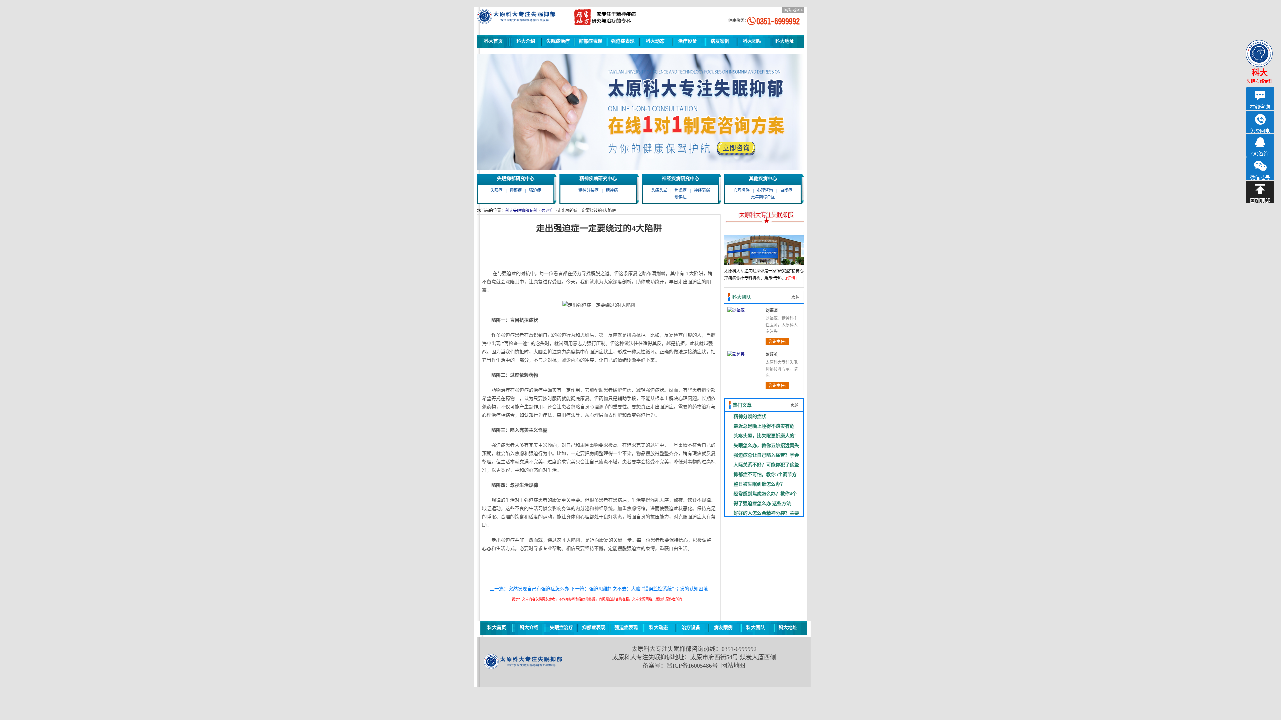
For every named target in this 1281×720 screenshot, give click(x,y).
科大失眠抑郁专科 (521, 210)
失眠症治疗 (558, 41)
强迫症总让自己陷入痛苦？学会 (766, 455)
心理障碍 (742, 190)
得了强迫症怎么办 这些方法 (762, 503)
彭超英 (772, 354)
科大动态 (655, 41)
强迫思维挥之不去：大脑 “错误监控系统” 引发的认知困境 (648, 588)
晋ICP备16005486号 (692, 665)
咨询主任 (777, 341)
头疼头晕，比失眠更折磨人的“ (765, 435)
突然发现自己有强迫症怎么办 (538, 588)
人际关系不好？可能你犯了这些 (766, 464)
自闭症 (786, 190)
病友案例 (720, 41)
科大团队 (752, 41)
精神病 (612, 190)
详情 (791, 278)
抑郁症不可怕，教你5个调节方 (765, 474)
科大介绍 (525, 41)
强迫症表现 (622, 41)
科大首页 (493, 41)
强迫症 (535, 190)
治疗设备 (687, 41)
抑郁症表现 (590, 41)
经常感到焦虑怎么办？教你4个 (765, 493)
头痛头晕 (659, 190)
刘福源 (772, 310)
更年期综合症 (763, 197)
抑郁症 (516, 190)
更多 (795, 297)
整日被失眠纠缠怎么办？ (759, 484)
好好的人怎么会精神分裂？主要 (766, 513)
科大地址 (784, 41)
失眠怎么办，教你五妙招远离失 (766, 445)
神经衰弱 (702, 190)
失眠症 (496, 190)
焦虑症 (681, 190)
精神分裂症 (588, 190)
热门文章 (742, 405)
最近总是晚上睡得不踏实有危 (764, 426)
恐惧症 (681, 197)
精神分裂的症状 (750, 416)
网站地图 (792, 10)
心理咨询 (765, 190)
